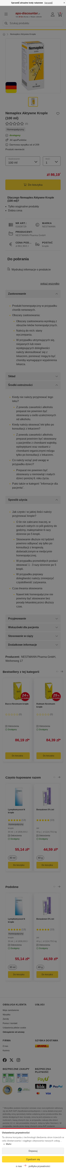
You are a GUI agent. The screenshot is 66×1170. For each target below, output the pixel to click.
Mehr (9, 1144)
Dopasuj (33, 1151)
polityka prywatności (39, 1166)
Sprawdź (48, 3)
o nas (19, 1166)
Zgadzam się (33, 1159)
